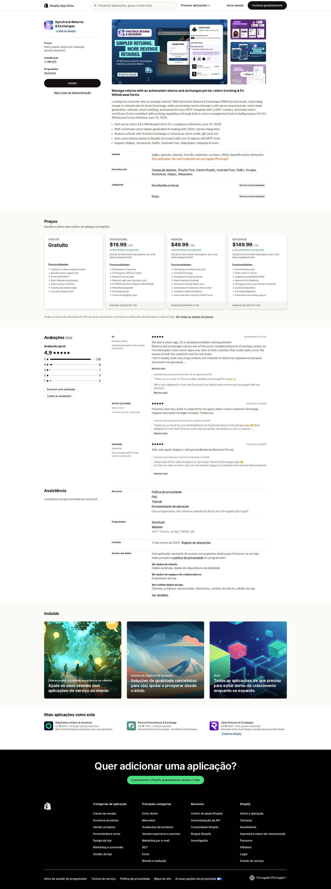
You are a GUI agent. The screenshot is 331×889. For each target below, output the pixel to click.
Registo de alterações (196, 542)
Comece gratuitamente (267, 5)
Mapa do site (162, 878)
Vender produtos (104, 827)
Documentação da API (205, 820)
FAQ (154, 496)
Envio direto (150, 813)
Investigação (199, 840)
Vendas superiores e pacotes (161, 833)
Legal (243, 854)
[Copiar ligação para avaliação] (116, 336)
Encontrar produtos (105, 820)
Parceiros (246, 840)
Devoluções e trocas (165, 185)
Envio (155, 196)
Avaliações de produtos (157, 827)
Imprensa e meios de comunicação (262, 833)
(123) (54, 61)
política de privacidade (188, 558)
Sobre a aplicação (252, 813)
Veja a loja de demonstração (72, 92)
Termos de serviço (103, 878)
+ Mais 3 (248, 74)
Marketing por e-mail (155, 840)
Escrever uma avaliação (61, 389)
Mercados (148, 820)
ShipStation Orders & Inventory (73, 722)
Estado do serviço (252, 861)
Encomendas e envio (106, 833)
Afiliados (246, 847)
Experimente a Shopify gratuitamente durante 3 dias (165, 780)
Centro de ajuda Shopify (207, 813)
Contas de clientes (164, 170)
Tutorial (157, 501)
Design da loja (102, 840)
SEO (145, 847)
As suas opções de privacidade (195, 878)
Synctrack (50, 73)
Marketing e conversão (108, 847)
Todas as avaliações (59, 396)
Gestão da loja (102, 854)
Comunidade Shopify (204, 827)
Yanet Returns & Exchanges (237, 722)
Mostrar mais (158, 368)
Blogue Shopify (201, 833)
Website (157, 527)
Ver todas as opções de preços (194, 316)
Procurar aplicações (194, 5)
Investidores (248, 827)
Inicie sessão (235, 5)
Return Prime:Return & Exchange (157, 722)
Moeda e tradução (154, 861)
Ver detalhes (160, 595)
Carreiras (246, 820)
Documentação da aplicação (170, 506)
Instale (72, 83)
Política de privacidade (167, 492)
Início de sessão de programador (65, 878)
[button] (82, 726)
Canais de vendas (104, 813)
